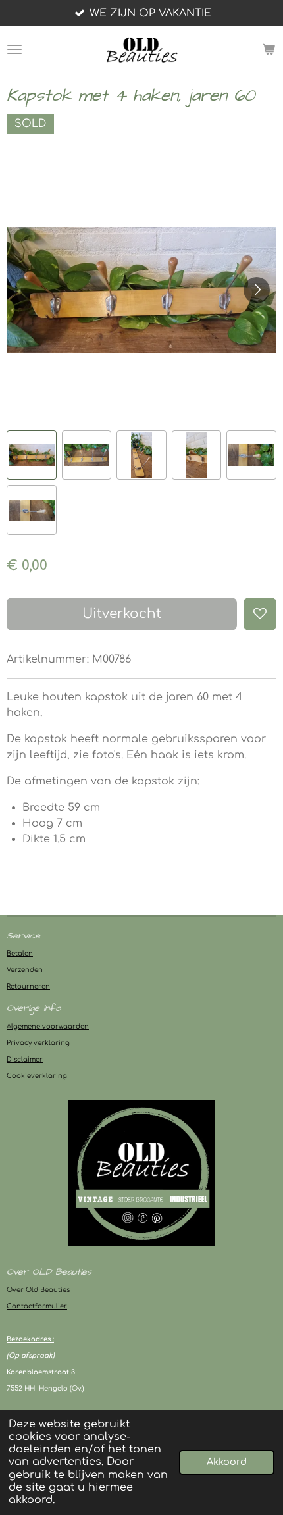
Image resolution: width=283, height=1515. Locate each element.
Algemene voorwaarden (48, 1026)
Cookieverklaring (37, 1075)
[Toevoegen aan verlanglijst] (260, 614)
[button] (32, 455)
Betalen (20, 953)
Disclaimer (25, 1059)
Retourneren (28, 986)
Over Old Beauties (38, 1289)
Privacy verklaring (38, 1042)
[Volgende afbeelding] (257, 290)
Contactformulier (37, 1306)
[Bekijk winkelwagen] (268, 49)
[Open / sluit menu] (14, 49)
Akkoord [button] (227, 1461)
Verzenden (25, 969)
